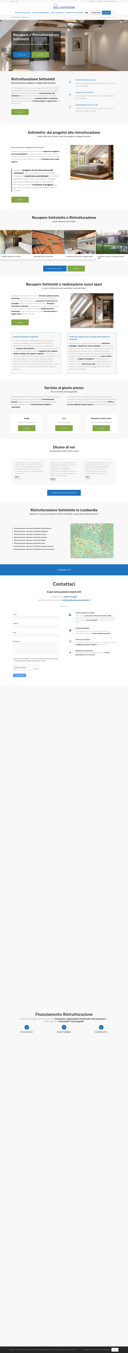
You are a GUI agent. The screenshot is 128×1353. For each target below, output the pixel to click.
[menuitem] (22, 12)
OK (115, 1349)
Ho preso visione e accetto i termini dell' (30, 660)
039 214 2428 (92, 1)
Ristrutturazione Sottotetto (19, 17)
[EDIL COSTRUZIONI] (64, 6)
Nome (15, 614)
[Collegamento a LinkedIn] (12, 1)
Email (15, 632)
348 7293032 (99, 1)
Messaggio (16, 641)
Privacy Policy (79, 1349)
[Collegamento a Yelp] (17, 1)
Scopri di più (101, 1032)
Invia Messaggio (19, 675)
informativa (42, 660)
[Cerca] (113, 12)
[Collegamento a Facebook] (14, 1)
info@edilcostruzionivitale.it (110, 1)
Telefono (16, 623)
